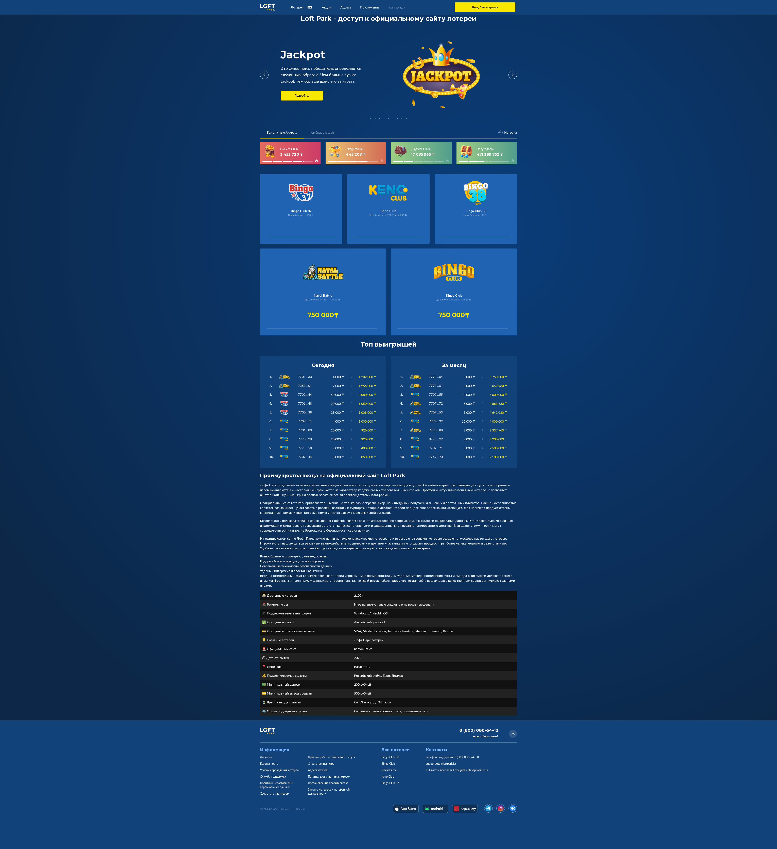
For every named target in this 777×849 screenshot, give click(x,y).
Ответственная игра (321, 763)
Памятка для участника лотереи (329, 776)
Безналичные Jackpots (282, 132)
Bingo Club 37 (390, 783)
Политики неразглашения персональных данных (277, 785)
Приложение (369, 7)
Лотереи (297, 7)
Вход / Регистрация (485, 7)
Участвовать (280, 238)
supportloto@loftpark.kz (441, 763)
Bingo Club (388, 763)
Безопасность (269, 763)
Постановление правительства (328, 783)
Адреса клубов (317, 770)
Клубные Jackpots (322, 132)
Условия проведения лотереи (279, 770)
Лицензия (266, 757)
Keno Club (387, 776)
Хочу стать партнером (274, 793)
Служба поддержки (273, 776)
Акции (326, 7)
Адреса (345, 7)
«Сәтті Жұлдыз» (396, 7)
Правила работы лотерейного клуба (332, 757)
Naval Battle (389, 770)
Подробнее (302, 95)
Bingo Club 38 (390, 757)
